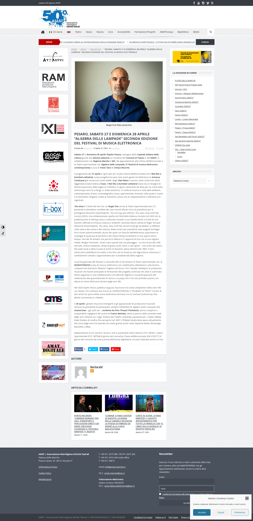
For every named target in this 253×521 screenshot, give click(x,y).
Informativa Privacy (48, 466)
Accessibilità (124, 32)
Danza (89, 32)
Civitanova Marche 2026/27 (187, 102)
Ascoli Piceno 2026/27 (184, 97)
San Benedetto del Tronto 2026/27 (190, 136)
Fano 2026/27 (181, 110)
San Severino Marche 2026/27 (188, 141)
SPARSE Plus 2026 (182, 145)
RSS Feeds (173, 517)
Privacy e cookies (188, 517)
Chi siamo (58, 32)
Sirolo (179, 156)
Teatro (78, 32)
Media (196, 32)
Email (161, 148)
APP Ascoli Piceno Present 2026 (188, 84)
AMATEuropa (166, 32)
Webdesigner (45, 479)
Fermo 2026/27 (181, 115)
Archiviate (115, 148)
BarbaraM (88, 148)
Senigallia (181, 152)
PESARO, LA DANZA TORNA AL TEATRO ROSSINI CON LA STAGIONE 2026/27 (67, 42)
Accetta (202, 512)
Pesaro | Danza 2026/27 (185, 132)
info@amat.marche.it (115, 466)
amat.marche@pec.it (114, 473)
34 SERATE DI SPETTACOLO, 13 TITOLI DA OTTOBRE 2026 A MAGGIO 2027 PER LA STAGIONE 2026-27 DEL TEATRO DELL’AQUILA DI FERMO (169, 42)
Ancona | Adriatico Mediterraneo (189, 93)
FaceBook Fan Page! (143, 517)
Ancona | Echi (181, 89)
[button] (247, 498)
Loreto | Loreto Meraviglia (186, 119)
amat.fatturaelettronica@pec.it (119, 486)
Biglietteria (183, 32)
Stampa (151, 148)
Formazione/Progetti (145, 32)
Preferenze (239, 512)
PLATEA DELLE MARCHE (185, 80)
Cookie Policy (45, 473)
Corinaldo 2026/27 (183, 106)
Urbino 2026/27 (181, 160)
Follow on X (160, 517)
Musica (100, 32)
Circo (110, 32)
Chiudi (221, 512)
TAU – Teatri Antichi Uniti (185, 149)
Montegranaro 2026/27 (185, 123)
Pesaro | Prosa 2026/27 (185, 128)
